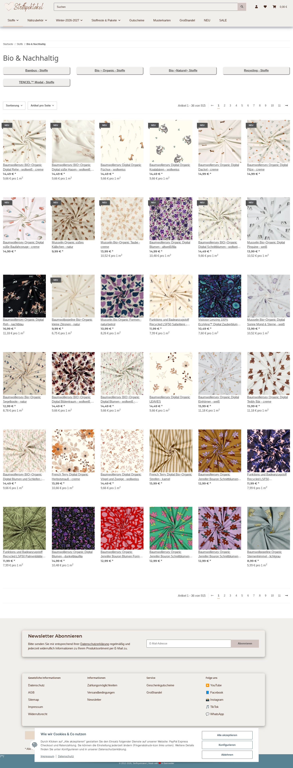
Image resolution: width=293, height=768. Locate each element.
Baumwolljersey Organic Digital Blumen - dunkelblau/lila (72, 554)
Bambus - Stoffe (36, 70)
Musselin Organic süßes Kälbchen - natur (68, 245)
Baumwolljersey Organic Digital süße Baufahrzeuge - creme (23, 245)
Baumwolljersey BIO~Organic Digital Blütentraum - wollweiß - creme (72, 399)
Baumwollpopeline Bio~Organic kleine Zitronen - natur (72, 322)
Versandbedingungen (101, 692)
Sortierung (12, 105)
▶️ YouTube (214, 685)
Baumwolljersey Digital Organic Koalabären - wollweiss (169, 167)
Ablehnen (227, 754)
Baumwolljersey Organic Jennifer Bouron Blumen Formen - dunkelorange (122, 554)
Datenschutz (66, 756)
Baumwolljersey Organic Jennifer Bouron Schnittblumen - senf (219, 477)
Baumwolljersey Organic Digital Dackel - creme (218, 167)
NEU (207, 20)
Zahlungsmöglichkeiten (102, 685)
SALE (223, 20)
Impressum (47, 756)
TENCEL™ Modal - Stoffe (36, 82)
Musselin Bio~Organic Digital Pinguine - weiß (266, 245)
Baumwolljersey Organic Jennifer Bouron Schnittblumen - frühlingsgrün (170, 554)
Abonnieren (245, 643)
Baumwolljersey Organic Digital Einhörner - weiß (218, 399)
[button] (256, 7)
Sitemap (33, 699)
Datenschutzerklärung (94, 644)
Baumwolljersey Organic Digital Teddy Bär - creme (267, 399)
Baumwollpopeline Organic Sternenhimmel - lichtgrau (264, 554)
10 (272, 105)
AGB (31, 692)
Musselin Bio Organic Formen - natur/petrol (121, 322)
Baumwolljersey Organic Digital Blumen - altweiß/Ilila (169, 245)
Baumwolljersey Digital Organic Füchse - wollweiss (121, 167)
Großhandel (154, 692)
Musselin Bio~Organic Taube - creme (120, 245)
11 (279, 105)
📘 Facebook (214, 692)
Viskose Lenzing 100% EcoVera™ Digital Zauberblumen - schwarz (219, 322)
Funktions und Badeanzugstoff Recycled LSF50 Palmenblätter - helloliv (24, 554)
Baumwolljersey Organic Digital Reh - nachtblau (23, 322)
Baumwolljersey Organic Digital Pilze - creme (267, 167)
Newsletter (94, 699)
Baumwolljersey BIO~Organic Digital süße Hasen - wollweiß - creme (72, 167)
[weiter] (286, 105)
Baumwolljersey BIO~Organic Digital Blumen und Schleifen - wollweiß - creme (22, 477)
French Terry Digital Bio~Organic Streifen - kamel (170, 477)
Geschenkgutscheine (160, 685)
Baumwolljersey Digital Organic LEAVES (169, 399)
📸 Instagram (214, 699)
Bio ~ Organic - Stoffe (110, 70)
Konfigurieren (227, 744)
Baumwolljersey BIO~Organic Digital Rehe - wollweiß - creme (23, 167)
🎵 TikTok (212, 706)
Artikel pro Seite (41, 105)
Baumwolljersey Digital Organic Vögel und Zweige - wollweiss (121, 477)
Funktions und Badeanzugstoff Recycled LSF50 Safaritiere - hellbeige (169, 322)
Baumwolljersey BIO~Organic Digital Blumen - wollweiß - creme (120, 399)
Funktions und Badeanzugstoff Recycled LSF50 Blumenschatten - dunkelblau (267, 477)
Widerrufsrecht (37, 714)
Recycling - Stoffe (256, 70)
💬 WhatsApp (215, 714)
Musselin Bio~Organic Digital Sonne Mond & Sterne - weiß (266, 322)
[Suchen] (242, 7)
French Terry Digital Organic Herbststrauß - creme (70, 477)
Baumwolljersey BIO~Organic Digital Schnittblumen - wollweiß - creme (219, 245)
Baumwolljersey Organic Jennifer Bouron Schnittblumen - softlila (219, 554)
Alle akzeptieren (227, 735)
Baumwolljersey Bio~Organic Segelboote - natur (22, 399)
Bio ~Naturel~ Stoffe (183, 70)
